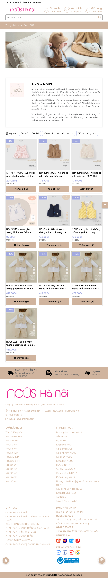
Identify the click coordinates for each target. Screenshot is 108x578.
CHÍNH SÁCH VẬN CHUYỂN (19, 536)
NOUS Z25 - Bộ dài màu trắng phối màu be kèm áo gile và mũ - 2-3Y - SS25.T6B (20, 343)
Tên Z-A (35, 133)
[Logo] (22, 9)
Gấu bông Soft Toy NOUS (69, 488)
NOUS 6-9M (11, 448)
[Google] (78, 552)
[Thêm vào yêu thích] (33, 142)
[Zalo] (58, 552)
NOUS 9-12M (11, 452)
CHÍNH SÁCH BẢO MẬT (17, 512)
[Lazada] (65, 540)
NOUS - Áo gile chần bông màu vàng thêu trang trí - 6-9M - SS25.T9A (86, 231)
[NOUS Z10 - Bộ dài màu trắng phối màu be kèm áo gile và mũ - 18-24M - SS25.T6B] (86, 266)
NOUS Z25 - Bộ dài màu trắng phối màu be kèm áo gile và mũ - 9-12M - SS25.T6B (53, 287)
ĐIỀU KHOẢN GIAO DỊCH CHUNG (22, 524)
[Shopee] (58, 540)
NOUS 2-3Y (11, 469)
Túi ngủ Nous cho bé (66, 501)
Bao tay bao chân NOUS (69, 432)
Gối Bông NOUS (64, 448)
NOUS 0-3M (11, 440)
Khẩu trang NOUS (65, 477)
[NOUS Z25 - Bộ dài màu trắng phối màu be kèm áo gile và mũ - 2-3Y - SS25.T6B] (21, 323)
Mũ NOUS (61, 440)
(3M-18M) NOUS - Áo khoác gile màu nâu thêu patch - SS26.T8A (53, 174)
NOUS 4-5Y (11, 477)
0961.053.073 (64, 515)
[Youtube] (71, 552)
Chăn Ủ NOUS (63, 465)
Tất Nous (61, 497)
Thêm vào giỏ (21, 245)
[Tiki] (71, 540)
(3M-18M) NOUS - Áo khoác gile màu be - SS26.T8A (86, 174)
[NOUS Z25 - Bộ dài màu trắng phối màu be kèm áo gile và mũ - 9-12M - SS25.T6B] (53, 266)
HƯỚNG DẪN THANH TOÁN (19, 540)
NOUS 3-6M (11, 444)
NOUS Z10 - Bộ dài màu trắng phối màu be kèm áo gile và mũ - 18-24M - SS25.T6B (86, 287)
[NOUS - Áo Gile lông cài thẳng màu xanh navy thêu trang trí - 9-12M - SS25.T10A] (53, 210)
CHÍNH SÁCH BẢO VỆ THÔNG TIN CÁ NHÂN (27, 544)
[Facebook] (65, 552)
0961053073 (15, 414)
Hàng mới (48, 133)
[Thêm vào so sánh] (33, 146)
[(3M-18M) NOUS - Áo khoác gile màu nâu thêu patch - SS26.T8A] (53, 154)
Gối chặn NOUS (64, 456)
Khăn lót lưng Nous (66, 492)
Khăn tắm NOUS (64, 461)
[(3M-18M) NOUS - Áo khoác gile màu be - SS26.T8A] (86, 154)
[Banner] (54, 50)
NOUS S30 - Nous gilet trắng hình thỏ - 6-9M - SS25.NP (18, 231)
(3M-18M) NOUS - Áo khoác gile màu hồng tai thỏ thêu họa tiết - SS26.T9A (20, 174)
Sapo (79, 574)
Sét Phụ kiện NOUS (66, 469)
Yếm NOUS (61, 436)
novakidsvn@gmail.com (21, 418)
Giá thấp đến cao (65, 133)
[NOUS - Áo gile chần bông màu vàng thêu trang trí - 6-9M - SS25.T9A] (86, 210)
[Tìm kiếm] (100, 17)
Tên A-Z (24, 133)
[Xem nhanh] (33, 151)
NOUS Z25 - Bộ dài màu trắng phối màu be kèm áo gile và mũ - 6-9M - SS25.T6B (20, 287)
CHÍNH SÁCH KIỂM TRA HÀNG (20, 532)
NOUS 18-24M (12, 461)
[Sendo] (78, 540)
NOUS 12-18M (12, 456)
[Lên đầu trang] (102, 552)
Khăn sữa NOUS (64, 444)
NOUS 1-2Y (10, 465)
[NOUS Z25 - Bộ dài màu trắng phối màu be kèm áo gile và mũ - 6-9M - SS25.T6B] (21, 266)
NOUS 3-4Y (11, 473)
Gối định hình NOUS (66, 452)
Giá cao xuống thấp (87, 133)
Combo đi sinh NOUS (66, 473)
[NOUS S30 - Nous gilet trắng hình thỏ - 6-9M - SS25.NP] (21, 210)
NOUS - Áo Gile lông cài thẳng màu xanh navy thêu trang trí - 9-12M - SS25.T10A (53, 231)
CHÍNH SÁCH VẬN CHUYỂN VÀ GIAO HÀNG (27, 528)
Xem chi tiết (21, 188)
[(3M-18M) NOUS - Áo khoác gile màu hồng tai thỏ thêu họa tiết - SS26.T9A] (21, 154)
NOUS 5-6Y (11, 481)
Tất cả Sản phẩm (14, 432)
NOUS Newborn (13, 436)
